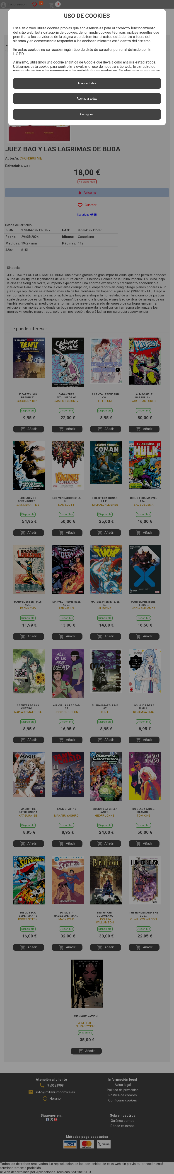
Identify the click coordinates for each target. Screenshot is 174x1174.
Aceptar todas (87, 83)
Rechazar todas (87, 98)
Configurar (87, 114)
